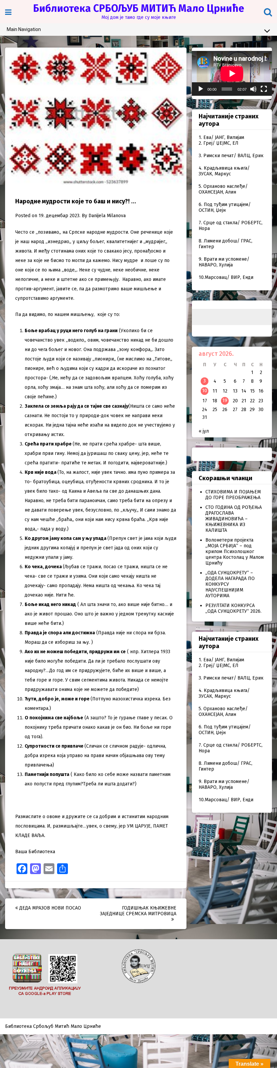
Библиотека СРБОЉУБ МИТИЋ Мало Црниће (138, 8)
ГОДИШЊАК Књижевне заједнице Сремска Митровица (138, 911)
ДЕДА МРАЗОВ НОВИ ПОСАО (49, 908)
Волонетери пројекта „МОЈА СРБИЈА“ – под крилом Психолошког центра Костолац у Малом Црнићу (234, 551)
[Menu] (8, 12)
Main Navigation (24, 29)
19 (224, 400)
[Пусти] (200, 89)
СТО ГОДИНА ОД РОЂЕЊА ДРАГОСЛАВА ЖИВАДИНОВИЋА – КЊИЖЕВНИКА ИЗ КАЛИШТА (233, 518)
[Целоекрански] (263, 89)
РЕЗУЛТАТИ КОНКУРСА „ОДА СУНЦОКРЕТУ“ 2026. (233, 608)
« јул (204, 431)
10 (204, 391)
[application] (232, 73)
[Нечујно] (253, 89)
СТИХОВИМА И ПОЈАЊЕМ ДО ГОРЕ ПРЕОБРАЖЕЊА (233, 494)
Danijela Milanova (107, 216)
